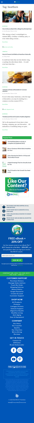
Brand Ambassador (17, 345)
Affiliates (17, 343)
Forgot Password (17, 291)
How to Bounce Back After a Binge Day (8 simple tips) (16, 29)
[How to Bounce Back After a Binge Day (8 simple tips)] (17, 16)
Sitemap (10, 402)
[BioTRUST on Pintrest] (20, 360)
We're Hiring (17, 332)
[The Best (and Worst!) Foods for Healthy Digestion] (8, 109)
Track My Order (17, 285)
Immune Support (17, 308)
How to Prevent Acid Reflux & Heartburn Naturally (16, 54)
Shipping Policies (17, 287)
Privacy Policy (20, 265)
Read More (5, 42)
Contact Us (17, 340)
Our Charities (17, 330)
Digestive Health (17, 311)
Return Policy (17, 289)
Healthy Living (17, 313)
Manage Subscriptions (17, 283)
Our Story (17, 323)
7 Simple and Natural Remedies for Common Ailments (14, 90)
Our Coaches (17, 325)
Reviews (17, 334)
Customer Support (17, 296)
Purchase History (17, 281)
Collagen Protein (17, 306)
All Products (17, 302)
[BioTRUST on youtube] (14, 360)
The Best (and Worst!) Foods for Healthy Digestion (16, 117)
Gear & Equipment (17, 317)
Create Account (17, 293)
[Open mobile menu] (2, 2)
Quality (17, 328)
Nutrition (4, 26)
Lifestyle (4, 51)
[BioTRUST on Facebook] (14, 351)
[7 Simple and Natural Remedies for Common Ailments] (17, 77)
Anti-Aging (17, 315)
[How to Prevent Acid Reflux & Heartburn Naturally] (7, 47)
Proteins (17, 304)
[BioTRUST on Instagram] (20, 351)
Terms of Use (23, 402)
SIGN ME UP (17, 260)
